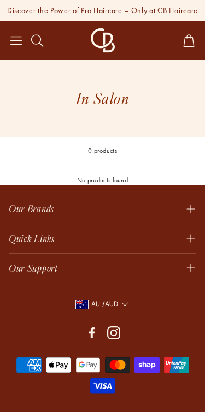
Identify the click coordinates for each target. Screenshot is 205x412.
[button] (16, 40)
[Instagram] (113, 332)
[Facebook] (91, 332)
